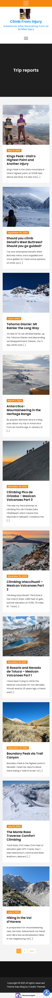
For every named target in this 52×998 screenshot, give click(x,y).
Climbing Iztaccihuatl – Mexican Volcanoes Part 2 (25, 586)
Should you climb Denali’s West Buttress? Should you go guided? (24, 242)
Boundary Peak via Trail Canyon (25, 756)
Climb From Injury (26, 21)
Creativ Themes (36, 986)
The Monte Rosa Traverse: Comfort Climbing (21, 836)
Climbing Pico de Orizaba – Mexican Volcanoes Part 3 (21, 496)
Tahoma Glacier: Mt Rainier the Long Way (23, 326)
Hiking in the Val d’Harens (19, 920)
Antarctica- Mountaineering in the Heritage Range (24, 410)
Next (31, 951)
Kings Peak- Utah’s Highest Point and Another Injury (21, 160)
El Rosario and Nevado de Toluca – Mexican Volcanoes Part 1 (24, 671)
